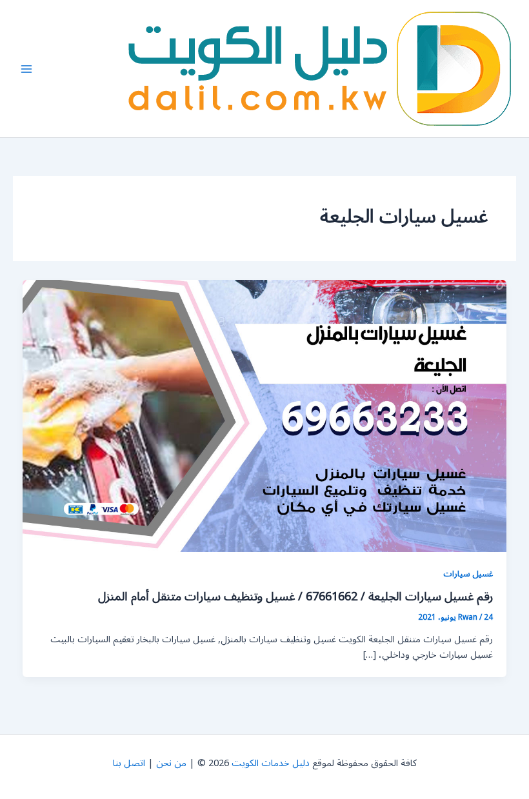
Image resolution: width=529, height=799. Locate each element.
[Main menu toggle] (26, 69)
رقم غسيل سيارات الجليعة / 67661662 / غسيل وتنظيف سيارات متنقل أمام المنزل (295, 596)
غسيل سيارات (468, 573)
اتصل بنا (129, 763)
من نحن (171, 763)
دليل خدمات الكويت (271, 763)
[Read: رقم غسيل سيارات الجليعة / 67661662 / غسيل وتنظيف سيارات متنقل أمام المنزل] (265, 416)
